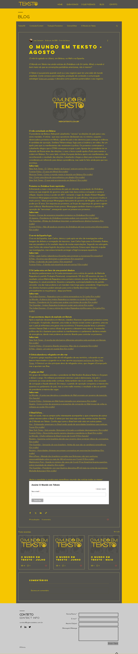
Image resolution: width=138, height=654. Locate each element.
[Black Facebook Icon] (21, 627)
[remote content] (69, 492)
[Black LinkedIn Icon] (25, 627)
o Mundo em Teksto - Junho (68, 558)
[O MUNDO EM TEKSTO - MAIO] (104, 544)
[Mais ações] (107, 40)
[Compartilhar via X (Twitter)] (35, 513)
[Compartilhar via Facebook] (30, 513)
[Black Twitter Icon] (29, 627)
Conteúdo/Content (36, 26)
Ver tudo (117, 532)
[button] (117, 26)
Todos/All (21, 26)
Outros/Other (72, 26)
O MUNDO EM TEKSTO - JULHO (33, 558)
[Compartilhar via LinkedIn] (41, 513)
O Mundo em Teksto (88, 26)
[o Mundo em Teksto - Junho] (69, 544)
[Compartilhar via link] (46, 513)
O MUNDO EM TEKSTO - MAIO (102, 558)
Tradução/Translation (55, 26)
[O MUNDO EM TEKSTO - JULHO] (34, 544)
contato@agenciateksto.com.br (31, 622)
